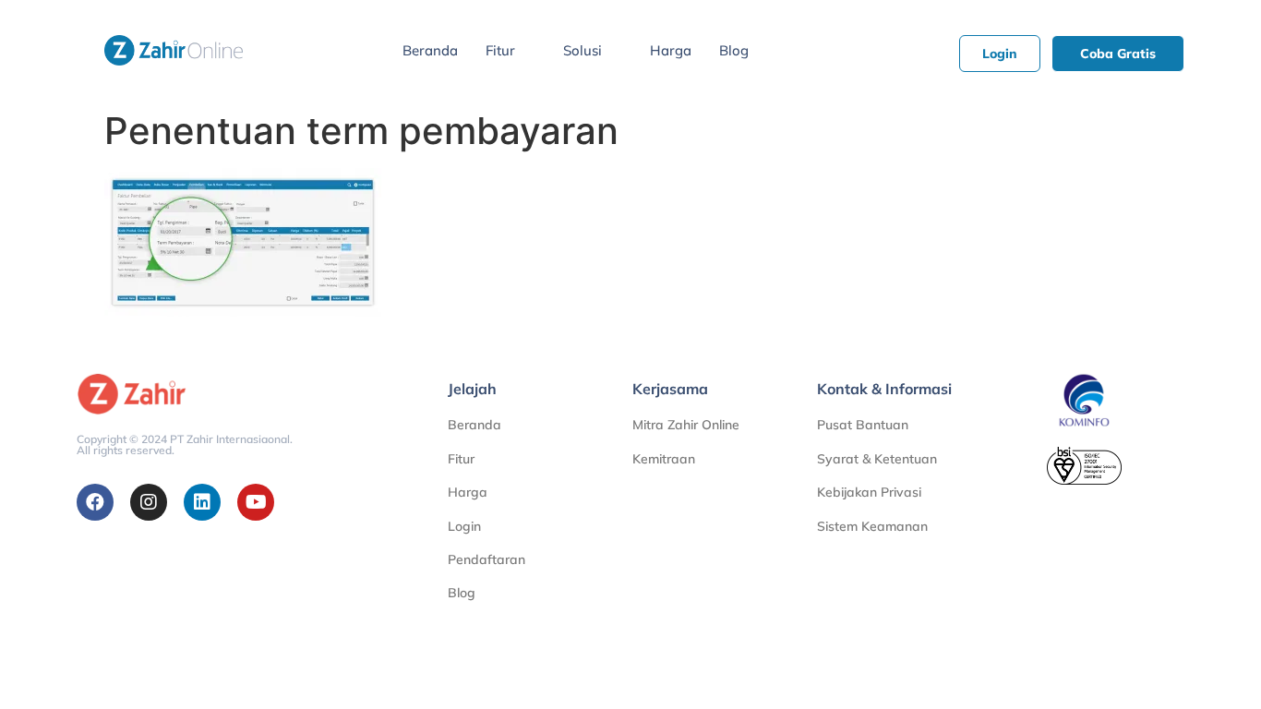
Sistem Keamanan (872, 526)
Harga (670, 50)
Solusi (582, 50)
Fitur (500, 50)
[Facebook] (95, 502)
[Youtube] (255, 502)
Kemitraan (663, 459)
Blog (734, 50)
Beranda (430, 50)
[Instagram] (148, 502)
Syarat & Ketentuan (877, 459)
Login (464, 526)
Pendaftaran (486, 559)
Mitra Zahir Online (685, 424)
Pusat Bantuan (862, 424)
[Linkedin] (202, 502)
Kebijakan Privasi (869, 492)
